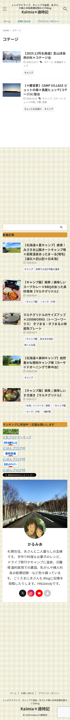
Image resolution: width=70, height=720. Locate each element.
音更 (44, 102)
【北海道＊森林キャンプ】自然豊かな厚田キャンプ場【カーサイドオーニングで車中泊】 (44, 362)
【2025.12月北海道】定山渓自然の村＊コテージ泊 (44, 55)
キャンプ (47, 98)
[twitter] (22, 593)
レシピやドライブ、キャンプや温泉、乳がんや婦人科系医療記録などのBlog (35, 702)
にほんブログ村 (14, 448)
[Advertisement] (35, 187)
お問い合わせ (24, 21)
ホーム (7, 21)
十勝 (38, 102)
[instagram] (30, 593)
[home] (47, 593)
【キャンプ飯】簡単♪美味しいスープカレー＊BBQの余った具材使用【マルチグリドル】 (44, 286)
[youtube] (39, 593)
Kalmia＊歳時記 (35, 11)
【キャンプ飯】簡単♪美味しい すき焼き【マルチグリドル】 (44, 392)
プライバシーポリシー (48, 21)
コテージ (48, 62)
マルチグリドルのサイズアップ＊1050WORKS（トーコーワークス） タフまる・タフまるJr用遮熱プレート (45, 321)
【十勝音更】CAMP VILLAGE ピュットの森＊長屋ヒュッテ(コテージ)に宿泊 (45, 89)
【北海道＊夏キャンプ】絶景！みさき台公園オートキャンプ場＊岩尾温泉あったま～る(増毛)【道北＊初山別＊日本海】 (44, 252)
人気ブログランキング (17, 437)
